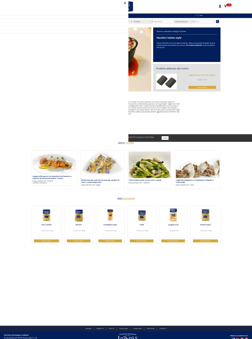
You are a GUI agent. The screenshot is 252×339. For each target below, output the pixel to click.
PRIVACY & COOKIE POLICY (239, 336)
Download (137, 328)
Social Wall (123, 328)
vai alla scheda (201, 87)
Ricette (111, 328)
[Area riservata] (220, 6)
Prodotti (100, 328)
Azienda (89, 328)
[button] (33, 168)
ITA (196, 15)
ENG (201, 15)
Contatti (162, 328)
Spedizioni (150, 328)
